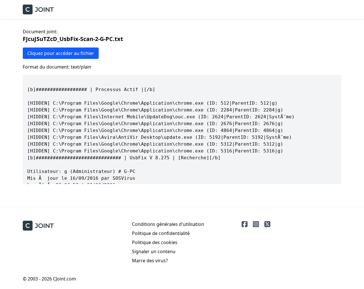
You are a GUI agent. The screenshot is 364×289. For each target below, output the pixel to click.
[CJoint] (38, 226)
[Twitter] (267, 224)
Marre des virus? (150, 260)
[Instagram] (256, 224)
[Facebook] (244, 224)
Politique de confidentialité (161, 233)
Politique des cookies (154, 242)
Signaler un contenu (153, 251)
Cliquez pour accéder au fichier (60, 53)
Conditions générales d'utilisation (168, 224)
